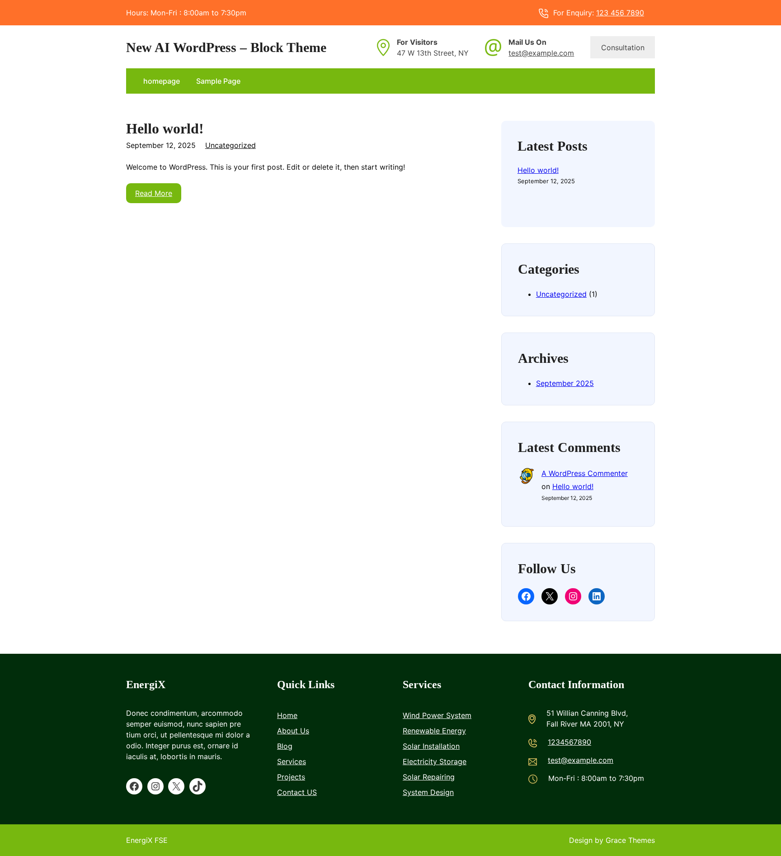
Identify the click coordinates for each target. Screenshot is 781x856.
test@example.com (541, 52)
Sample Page (218, 81)
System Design (428, 792)
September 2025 (565, 383)
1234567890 (569, 742)
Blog (284, 746)
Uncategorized (230, 145)
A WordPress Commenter (584, 473)
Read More (153, 193)
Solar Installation (431, 746)
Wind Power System (437, 715)
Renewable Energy (434, 730)
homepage (161, 81)
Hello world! (165, 129)
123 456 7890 (620, 12)
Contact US (297, 792)
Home (287, 715)
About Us (293, 730)
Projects (291, 776)
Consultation (623, 47)
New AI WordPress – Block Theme (226, 47)
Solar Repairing (429, 776)
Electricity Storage (434, 761)
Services (291, 761)
